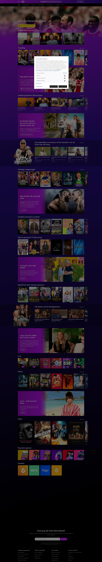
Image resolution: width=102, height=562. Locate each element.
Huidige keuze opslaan (53, 86)
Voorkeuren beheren (39, 86)
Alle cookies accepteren (62, 86)
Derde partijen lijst (38, 83)
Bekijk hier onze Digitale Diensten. (54, 70)
